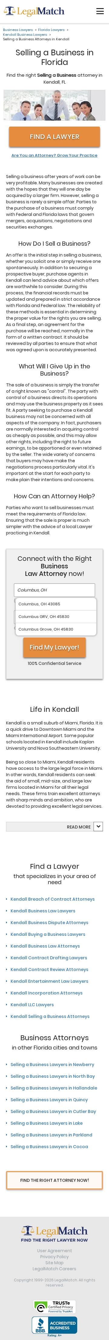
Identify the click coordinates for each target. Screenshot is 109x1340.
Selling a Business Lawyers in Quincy (49, 1100)
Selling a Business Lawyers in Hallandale (54, 1088)
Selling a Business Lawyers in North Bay (53, 1076)
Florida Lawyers (51, 29)
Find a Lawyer (54, 136)
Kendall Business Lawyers (25, 34)
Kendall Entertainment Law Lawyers (49, 981)
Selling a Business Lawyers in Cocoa (49, 1147)
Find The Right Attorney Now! (54, 1180)
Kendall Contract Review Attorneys (49, 970)
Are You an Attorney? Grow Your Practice (54, 155)
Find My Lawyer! (54, 647)
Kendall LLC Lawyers (32, 1005)
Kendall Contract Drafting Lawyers (49, 958)
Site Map (54, 1263)
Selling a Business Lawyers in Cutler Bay (53, 1111)
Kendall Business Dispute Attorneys (49, 923)
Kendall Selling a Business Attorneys (50, 1016)
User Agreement (54, 1251)
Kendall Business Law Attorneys (45, 946)
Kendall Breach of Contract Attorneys (53, 899)
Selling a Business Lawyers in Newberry (52, 1065)
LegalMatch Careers (54, 1269)
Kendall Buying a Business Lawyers (48, 934)
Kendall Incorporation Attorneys (47, 993)
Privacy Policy (54, 1257)
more (85, 827)
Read (79, 827)
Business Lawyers (18, 29)
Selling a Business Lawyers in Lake (47, 1123)
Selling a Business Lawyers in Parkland (51, 1135)
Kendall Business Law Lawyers (43, 911)
